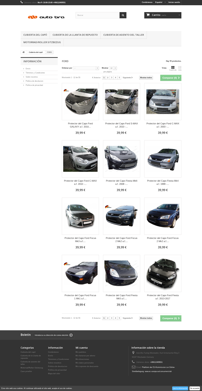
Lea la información (180, 388)
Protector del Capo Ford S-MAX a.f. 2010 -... (121, 125)
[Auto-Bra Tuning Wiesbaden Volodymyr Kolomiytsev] (46, 17)
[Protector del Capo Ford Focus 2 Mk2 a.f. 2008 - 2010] (121, 216)
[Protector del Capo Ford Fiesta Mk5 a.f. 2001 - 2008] (121, 273)
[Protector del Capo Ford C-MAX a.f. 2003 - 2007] (163, 101)
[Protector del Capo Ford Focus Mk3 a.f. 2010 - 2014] (80, 216)
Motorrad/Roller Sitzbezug (42, 42)
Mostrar (105, 68)
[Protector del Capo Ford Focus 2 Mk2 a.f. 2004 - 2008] (163, 216)
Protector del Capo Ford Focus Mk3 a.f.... (80, 240)
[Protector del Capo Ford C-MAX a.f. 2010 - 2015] (80, 159)
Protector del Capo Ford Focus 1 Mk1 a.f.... (80, 297)
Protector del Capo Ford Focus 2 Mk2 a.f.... (121, 240)
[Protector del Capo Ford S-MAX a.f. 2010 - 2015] (121, 101)
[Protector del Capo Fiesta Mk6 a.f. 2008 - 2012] (121, 159)
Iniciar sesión (174, 2)
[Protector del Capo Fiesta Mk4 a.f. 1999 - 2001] (163, 159)
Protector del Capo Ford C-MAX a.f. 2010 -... (80, 182)
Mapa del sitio (54, 374)
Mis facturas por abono (85, 356)
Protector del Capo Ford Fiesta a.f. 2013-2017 (163, 297)
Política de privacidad (34, 85)
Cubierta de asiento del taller (123, 34)
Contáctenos (147, 2)
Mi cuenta (82, 347)
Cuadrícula (172, 70)
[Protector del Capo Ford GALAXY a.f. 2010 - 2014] (80, 101)
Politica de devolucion (34, 81)
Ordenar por (67, 68)
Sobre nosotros (31, 77)
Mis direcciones (82, 359)
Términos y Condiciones (35, 73)
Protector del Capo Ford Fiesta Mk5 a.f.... (121, 297)
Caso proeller (26, 371)
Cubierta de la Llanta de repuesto (75, 34)
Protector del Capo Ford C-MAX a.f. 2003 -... (162, 125)
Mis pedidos (81, 352)
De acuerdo (194, 388)
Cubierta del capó (35, 34)
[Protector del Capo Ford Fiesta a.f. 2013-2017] (163, 273)
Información (32, 61)
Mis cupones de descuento (87, 366)
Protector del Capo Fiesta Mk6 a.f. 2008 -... (121, 182)
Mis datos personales (85, 363)
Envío (27, 69)
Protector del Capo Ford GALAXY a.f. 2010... (80, 125)
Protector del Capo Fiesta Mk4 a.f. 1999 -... (163, 182)
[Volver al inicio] (23, 52)
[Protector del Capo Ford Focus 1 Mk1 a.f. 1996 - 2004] (80, 273)
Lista (179, 70)
